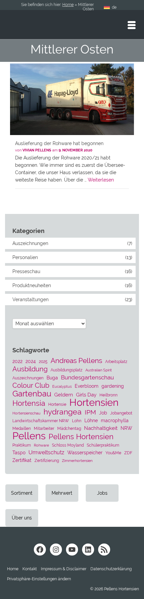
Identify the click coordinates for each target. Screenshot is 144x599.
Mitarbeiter (44, 428)
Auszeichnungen (30, 243)
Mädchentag (69, 428)
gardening (112, 386)
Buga (52, 377)
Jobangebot (121, 412)
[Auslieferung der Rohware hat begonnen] (72, 99)
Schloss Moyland (68, 445)
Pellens (29, 436)
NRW (126, 428)
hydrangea (63, 411)
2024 (30, 361)
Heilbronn (108, 394)
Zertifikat (21, 460)
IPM (90, 412)
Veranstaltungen (30, 299)
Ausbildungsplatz (66, 369)
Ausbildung (30, 369)
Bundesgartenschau (87, 377)
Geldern (63, 395)
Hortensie (57, 404)
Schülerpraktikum (103, 445)
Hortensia (28, 403)
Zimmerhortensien (77, 461)
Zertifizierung (46, 460)
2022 (17, 361)
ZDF (128, 452)
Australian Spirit (98, 370)
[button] (39, 579)
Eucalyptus (62, 386)
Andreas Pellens (76, 360)
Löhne (91, 420)
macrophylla (115, 420)
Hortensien (94, 402)
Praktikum (21, 445)
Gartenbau (31, 393)
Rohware (41, 445)
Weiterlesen (101, 180)
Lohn (76, 420)
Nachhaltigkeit (101, 428)
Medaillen (21, 428)
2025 (43, 361)
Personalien (25, 257)
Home (68, 4)
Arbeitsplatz (116, 361)
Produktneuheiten (31, 285)
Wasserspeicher (84, 452)
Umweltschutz (46, 452)
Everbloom (86, 386)
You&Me (113, 452)
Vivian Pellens (36, 150)
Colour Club (30, 385)
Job (103, 412)
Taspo (18, 452)
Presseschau (26, 271)
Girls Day (86, 395)
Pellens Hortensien (81, 436)
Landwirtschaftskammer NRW (40, 420)
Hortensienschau (26, 413)
